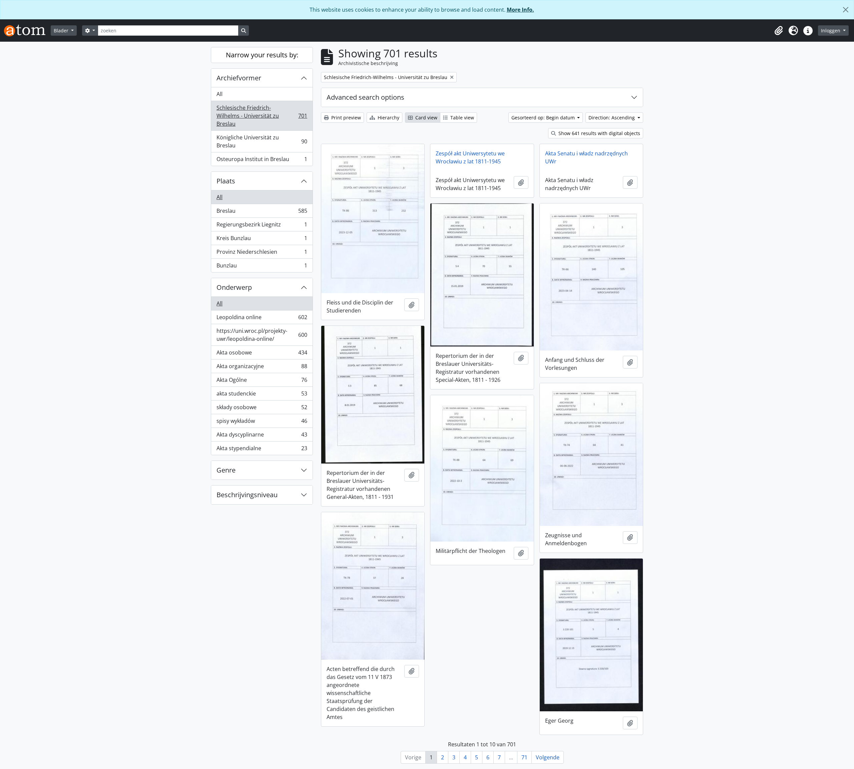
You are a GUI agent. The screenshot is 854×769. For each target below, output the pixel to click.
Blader (62, 30)
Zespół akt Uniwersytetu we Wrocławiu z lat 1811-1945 (470, 157)
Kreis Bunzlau (261, 239)
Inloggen (831, 30)
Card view (425, 117)
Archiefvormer (239, 77)
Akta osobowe (261, 354)
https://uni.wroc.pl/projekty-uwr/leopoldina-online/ (261, 334)
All (220, 94)
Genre (226, 470)
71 (524, 757)
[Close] (846, 9)
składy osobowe (261, 409)
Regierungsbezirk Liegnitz (261, 226)
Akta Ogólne (261, 381)
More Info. (520, 9)
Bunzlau (261, 267)
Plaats (226, 180)
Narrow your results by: (262, 54)
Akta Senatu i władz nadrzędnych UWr (586, 157)
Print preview (345, 117)
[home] (27, 30)
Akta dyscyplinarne (261, 436)
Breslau (261, 212)
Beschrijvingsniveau (247, 494)
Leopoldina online (261, 318)
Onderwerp (234, 287)
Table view (461, 117)
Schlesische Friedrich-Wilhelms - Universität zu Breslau (261, 115)
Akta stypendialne (261, 450)
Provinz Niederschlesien (261, 253)
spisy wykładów (261, 422)
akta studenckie (261, 395)
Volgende (547, 757)
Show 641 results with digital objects (598, 133)
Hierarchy (387, 117)
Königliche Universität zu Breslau (261, 141)
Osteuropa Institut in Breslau (261, 160)
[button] (778, 30)
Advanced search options (365, 97)
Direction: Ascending (612, 117)
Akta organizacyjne (261, 367)
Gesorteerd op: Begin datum (543, 117)
